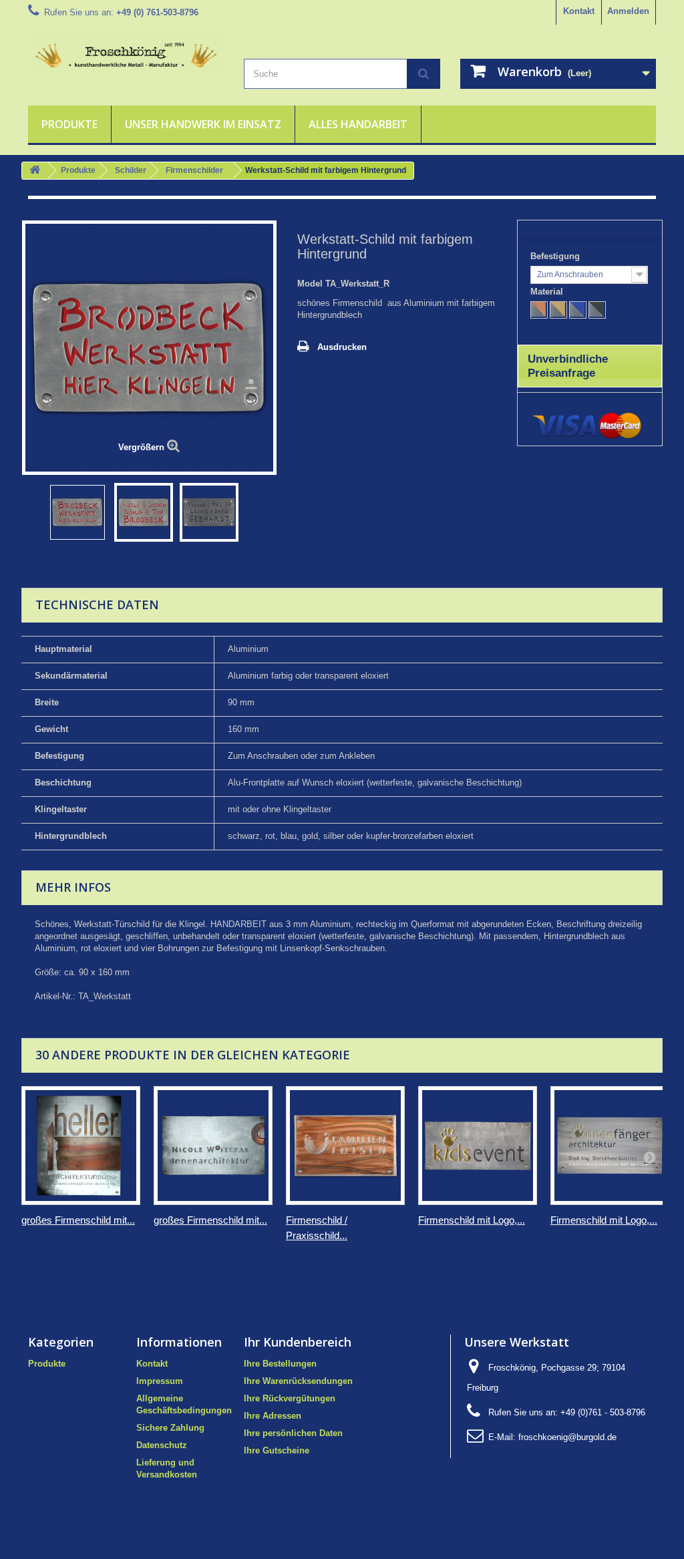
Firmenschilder (194, 170)
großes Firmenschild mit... (78, 1220)
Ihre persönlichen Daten (293, 1433)
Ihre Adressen (272, 1416)
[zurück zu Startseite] (34, 170)
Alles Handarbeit (358, 124)
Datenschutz (161, 1445)
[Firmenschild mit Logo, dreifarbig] (477, 1145)
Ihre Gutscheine (276, 1450)
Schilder (130, 170)
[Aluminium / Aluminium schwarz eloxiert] (597, 310)
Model (310, 284)
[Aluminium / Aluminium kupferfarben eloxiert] (539, 310)
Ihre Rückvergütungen (289, 1398)
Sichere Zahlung (170, 1428)
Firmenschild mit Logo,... (471, 1220)
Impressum (159, 1381)
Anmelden (628, 11)
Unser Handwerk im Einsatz (203, 124)
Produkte (69, 124)
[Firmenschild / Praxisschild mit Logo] (345, 1145)
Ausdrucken (342, 347)
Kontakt (578, 11)
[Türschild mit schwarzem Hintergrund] (209, 512)
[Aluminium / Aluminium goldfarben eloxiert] (558, 310)
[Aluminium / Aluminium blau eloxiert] (578, 310)
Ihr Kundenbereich (297, 1342)
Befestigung (556, 256)
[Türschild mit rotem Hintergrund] (77, 512)
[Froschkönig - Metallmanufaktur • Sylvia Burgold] (126, 55)
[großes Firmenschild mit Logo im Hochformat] (80, 1145)
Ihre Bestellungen (280, 1364)
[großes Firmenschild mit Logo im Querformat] (213, 1145)
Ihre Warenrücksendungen (298, 1381)
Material (548, 292)
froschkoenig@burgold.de (567, 1437)
